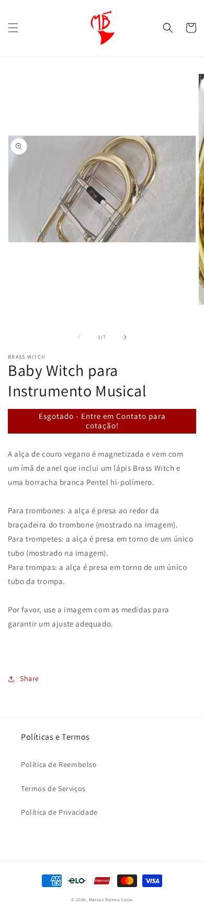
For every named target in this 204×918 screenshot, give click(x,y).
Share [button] (29, 678)
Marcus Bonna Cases (111, 899)
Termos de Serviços (53, 788)
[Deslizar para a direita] (125, 337)
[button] (13, 27)
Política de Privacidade (59, 812)
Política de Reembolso (59, 764)
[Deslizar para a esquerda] (78, 337)
